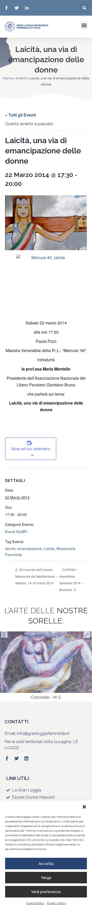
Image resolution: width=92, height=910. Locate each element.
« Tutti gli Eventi (20, 115)
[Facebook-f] (7, 758)
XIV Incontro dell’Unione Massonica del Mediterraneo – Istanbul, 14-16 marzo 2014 (36, 576)
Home (8, 78)
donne (10, 548)
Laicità (49, 548)
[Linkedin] (26, 758)
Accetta (46, 863)
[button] (84, 806)
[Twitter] (16, 758)
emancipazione (29, 548)
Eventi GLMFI (16, 531)
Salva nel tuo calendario (30, 449)
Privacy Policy (56, 903)
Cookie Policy (35, 903)
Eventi (21, 78)
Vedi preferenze (46, 892)
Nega (46, 877)
